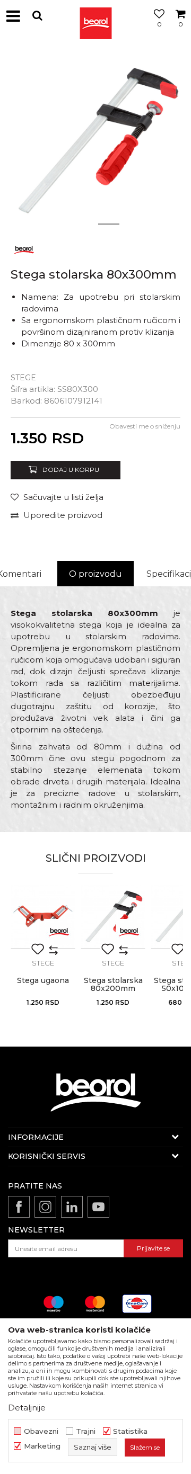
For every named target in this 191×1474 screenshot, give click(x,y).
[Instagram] (45, 1206)
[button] (37, 15)
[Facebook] (18, 1206)
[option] (95, 140)
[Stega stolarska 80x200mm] (113, 916)
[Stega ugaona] (43, 916)
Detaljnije (27, 1407)
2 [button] (109, 224)
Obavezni (41, 1431)
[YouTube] (98, 1206)
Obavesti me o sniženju (144, 426)
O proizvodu (95, 574)
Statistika (130, 1431)
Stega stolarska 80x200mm (113, 985)
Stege (23, 377)
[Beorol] (95, 15)
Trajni (86, 1431)
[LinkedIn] (72, 1206)
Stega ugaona (43, 981)
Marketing (42, 1446)
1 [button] (82, 224)
